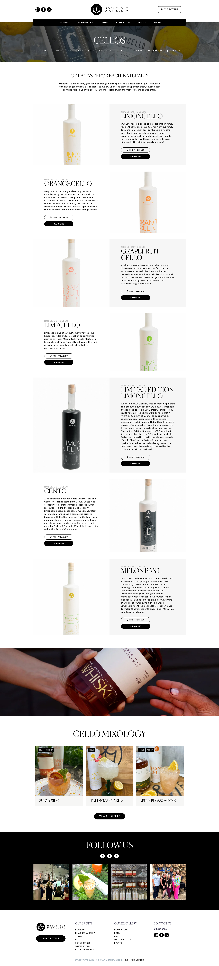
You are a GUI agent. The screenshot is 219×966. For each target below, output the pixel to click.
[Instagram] (37, 9)
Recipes (142, 22)
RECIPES (175, 50)
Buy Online (135, 156)
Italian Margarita (106, 801)
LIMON (43, 50)
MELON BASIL (156, 50)
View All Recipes (109, 816)
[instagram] (102, 856)
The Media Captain (134, 959)
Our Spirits (64, 22)
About (157, 22)
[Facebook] (43, 9)
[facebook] (109, 856)
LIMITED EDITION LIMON (114, 50)
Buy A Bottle (169, 9)
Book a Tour (123, 22)
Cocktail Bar (85, 22)
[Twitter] (49, 9)
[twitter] (116, 856)
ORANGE (57, 50)
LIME (91, 50)
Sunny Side (49, 801)
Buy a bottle (50, 938)
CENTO (138, 50)
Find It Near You (135, 150)
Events (104, 22)
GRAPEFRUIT (75, 50)
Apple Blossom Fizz (158, 801)
